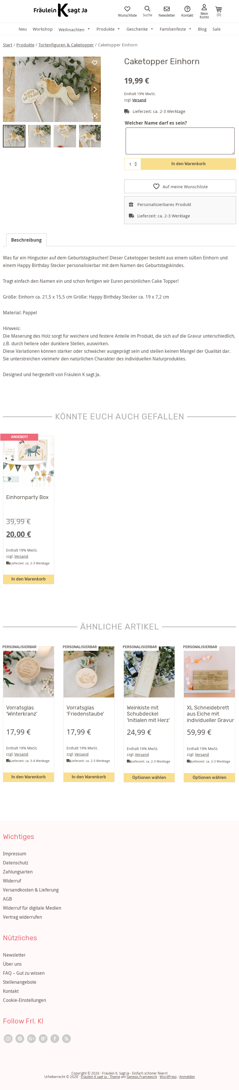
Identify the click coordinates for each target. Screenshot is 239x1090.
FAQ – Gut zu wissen (24, 973)
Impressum (14, 853)
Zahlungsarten (18, 871)
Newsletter (167, 15)
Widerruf (12, 881)
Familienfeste (173, 29)
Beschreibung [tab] (26, 240)
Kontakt (187, 15)
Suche (147, 15)
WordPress (168, 1076)
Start (7, 45)
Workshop (43, 29)
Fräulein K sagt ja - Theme (100, 1076)
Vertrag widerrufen (22, 917)
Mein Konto (204, 15)
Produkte (105, 29)
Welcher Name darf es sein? (156, 123)
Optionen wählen (149, 777)
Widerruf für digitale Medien (32, 908)
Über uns (12, 964)
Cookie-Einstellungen (24, 1000)
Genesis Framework (142, 1076)
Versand (139, 99)
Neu (23, 29)
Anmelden (187, 1076)
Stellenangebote (19, 982)
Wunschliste (127, 15)
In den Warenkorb (188, 163)
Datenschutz (15, 862)
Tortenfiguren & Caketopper (66, 45)
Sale (216, 29)
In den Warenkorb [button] (28, 579)
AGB (7, 899)
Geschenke (137, 29)
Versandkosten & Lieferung (31, 890)
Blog (202, 29)
